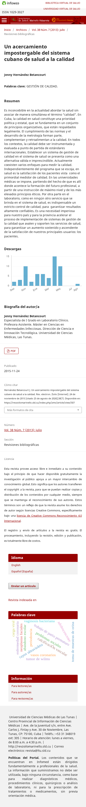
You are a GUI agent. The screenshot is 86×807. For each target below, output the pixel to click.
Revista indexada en (22, 600)
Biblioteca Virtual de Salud (63, 2)
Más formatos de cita (20, 410)
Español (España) (22, 571)
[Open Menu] (4, 20)
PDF (13, 351)
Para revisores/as (22, 698)
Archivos (21, 30)
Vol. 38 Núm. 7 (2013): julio (48, 30)
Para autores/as (21, 692)
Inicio (7, 30)
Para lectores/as (21, 686)
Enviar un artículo (23, 586)
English (15, 565)
